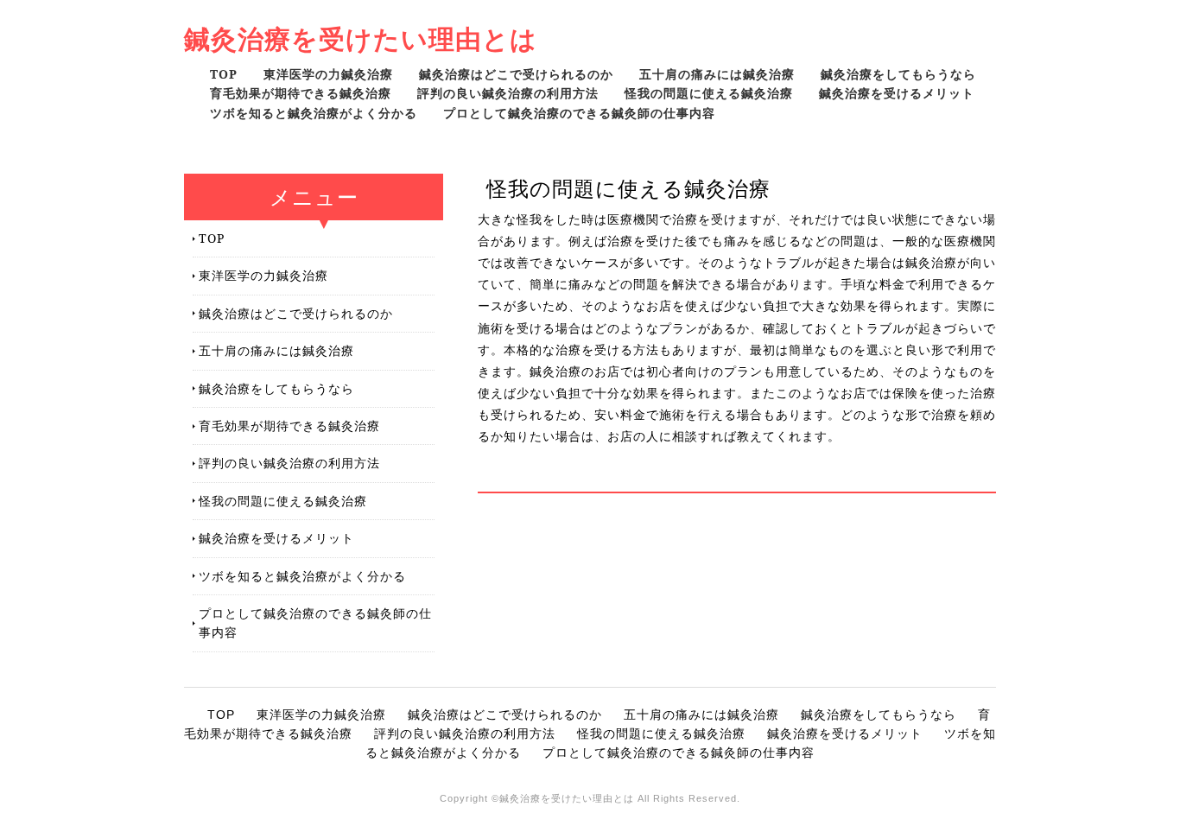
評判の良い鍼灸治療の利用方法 (508, 93)
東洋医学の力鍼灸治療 (328, 74)
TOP (224, 74)
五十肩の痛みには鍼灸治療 (717, 74)
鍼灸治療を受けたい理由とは (360, 38)
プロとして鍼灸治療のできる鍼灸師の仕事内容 (579, 113)
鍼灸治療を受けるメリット (896, 93)
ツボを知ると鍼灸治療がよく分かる (313, 113)
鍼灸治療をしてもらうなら (898, 74)
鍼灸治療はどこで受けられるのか (516, 74)
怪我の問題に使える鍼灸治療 (709, 93)
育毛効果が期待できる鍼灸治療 (300, 93)
